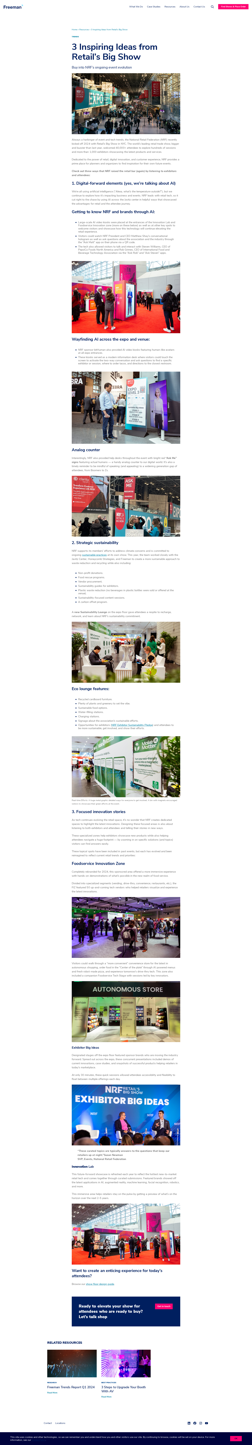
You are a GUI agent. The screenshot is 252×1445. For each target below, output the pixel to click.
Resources (84, 29)
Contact (48, 1423)
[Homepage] (13, 6)
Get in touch (163, 1306)
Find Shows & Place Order (233, 6)
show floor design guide (100, 1284)
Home (74, 29)
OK (236, 1438)
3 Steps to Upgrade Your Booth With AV (123, 1389)
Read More (52, 1393)
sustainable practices (94, 555)
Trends (75, 37)
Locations (60, 1423)
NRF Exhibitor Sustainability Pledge (132, 725)
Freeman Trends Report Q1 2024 (71, 1387)
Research (52, 1382)
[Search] (212, 6)
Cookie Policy (39, 1440)
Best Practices (108, 1382)
